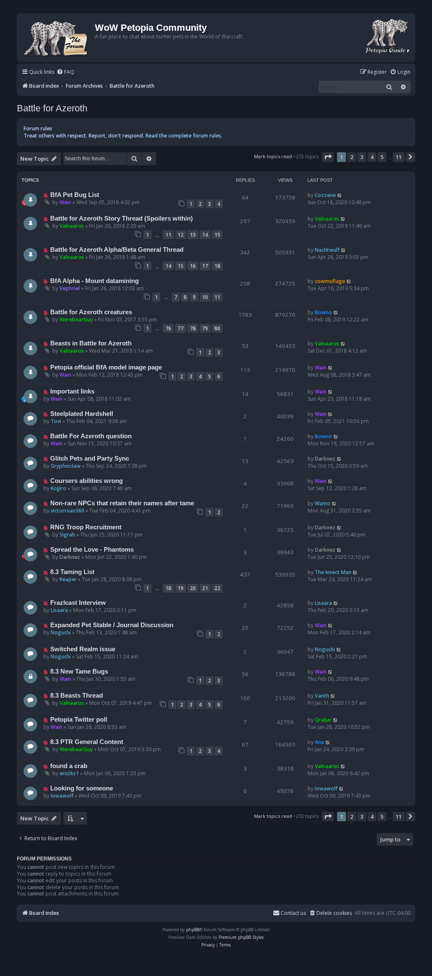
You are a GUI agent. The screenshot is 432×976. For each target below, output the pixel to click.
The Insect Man (333, 572)
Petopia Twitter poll (78, 719)
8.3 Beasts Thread (76, 695)
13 (193, 234)
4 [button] (371, 157)
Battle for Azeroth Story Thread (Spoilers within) (121, 218)
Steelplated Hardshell (81, 413)
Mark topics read (273, 156)
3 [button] (361, 157)
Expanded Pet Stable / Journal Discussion (111, 625)
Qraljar (323, 719)
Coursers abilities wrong (86, 480)
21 (205, 588)
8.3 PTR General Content (86, 742)
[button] (328, 157)
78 (193, 328)
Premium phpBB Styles (241, 937)
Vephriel (69, 288)
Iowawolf (62, 795)
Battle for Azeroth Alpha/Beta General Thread (117, 249)
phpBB (192, 930)
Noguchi (61, 632)
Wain (65, 202)
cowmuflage (330, 281)
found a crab (68, 766)
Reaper (68, 579)
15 (217, 234)
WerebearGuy (76, 319)
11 (168, 234)
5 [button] (382, 157)
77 (181, 328)
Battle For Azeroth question (91, 436)
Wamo (322, 503)
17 (205, 266)
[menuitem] (65, 72)
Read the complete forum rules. (184, 135)
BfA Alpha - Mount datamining (94, 281)
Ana (319, 742)
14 (205, 234)
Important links (72, 391)
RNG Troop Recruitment (86, 527)
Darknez (325, 458)
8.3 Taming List (72, 572)
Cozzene (325, 195)
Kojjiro (58, 488)
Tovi (56, 421)
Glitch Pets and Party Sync (89, 458)
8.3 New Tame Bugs (79, 671)
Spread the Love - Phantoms (92, 549)
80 (217, 328)
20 (193, 588)
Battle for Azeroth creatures (91, 312)
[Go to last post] (340, 195)
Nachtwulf (327, 249)
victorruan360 (67, 510)
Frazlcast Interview (78, 602)
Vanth (322, 695)
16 (193, 266)
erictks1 (69, 773)
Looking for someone (81, 788)
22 (217, 588)
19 (181, 588)
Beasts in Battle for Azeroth (91, 343)
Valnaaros (71, 225)
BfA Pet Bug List (74, 194)
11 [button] (399, 157)
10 (205, 297)
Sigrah (67, 534)
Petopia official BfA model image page (106, 367)
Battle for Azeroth (52, 108)
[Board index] (57, 37)
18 (217, 266)
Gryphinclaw (66, 465)
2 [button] (351, 157)
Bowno (323, 312)
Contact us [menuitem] (293, 913)
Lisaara (59, 610)
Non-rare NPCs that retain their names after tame (122, 503)
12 (181, 234)
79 (205, 328)
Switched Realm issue (82, 649)
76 (168, 328)
